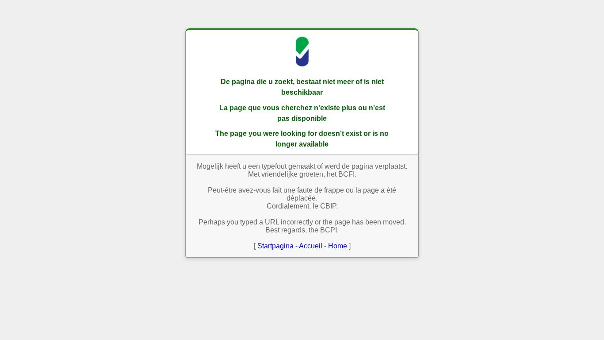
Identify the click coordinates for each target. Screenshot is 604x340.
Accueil (310, 246)
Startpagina (275, 246)
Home (337, 246)
